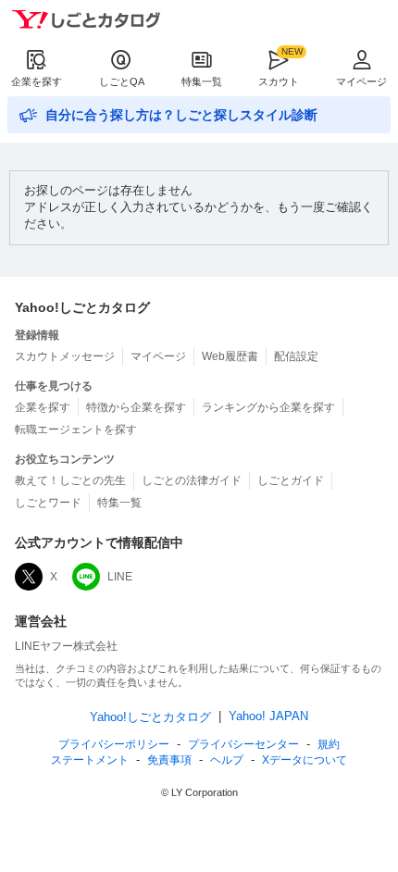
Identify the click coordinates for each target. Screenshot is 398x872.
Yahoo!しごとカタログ (150, 717)
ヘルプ (226, 760)
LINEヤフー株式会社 (66, 646)
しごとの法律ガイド (192, 480)
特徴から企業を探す (136, 407)
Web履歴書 (230, 356)
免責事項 (169, 760)
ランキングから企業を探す (268, 407)
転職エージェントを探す (76, 429)
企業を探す (36, 81)
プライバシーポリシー (113, 744)
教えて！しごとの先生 (70, 480)
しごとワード (48, 502)
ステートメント (90, 760)
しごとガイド (290, 480)
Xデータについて (304, 760)
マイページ (361, 81)
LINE (119, 576)
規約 (328, 744)
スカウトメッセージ (65, 356)
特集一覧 (201, 81)
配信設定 (296, 356)
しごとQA (121, 81)
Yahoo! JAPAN (268, 716)
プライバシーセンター (243, 744)
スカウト (278, 81)
